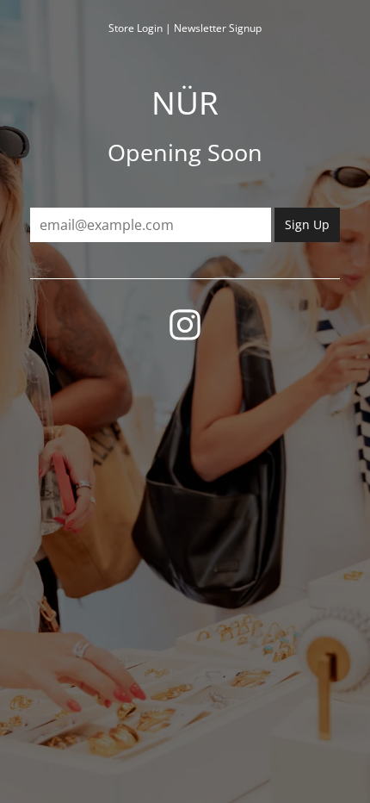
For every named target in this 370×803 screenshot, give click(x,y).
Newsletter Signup (218, 28)
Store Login (135, 28)
